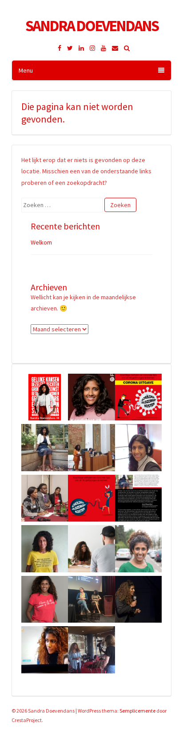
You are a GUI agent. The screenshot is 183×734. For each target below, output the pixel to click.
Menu (26, 70)
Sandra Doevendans (91, 26)
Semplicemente (137, 710)
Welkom (41, 242)
